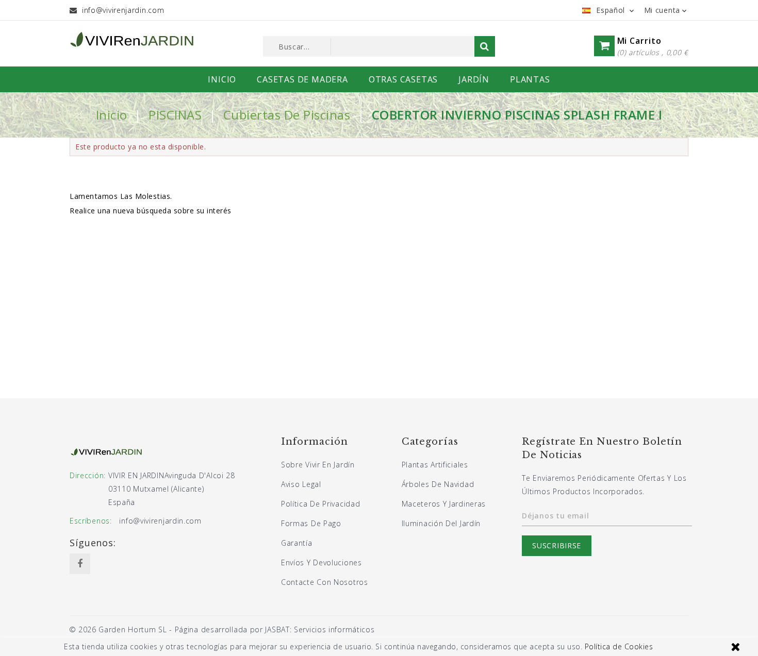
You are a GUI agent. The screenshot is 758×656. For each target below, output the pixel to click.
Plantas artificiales (435, 464)
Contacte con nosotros (324, 582)
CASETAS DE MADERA (302, 79)
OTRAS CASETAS (403, 79)
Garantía (296, 543)
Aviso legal (301, 484)
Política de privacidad (320, 504)
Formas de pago (311, 523)
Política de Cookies (619, 646)
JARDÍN (473, 79)
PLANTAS (530, 79)
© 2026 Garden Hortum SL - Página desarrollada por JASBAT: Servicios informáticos (222, 629)
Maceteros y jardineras (444, 504)
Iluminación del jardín (441, 523)
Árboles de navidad (438, 484)
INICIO (222, 79)
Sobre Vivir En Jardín (318, 464)
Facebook (80, 563)
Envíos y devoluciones (321, 562)
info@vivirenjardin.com (123, 10)
